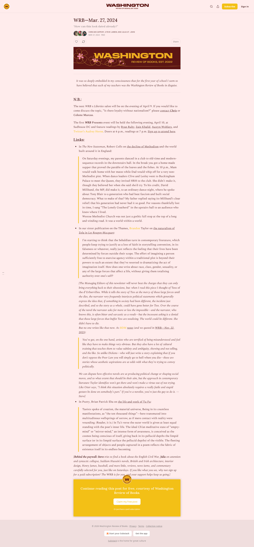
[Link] (69, 99)
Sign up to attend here (161, 131)
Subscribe (229, 6)
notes (130, 328)
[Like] (76, 42)
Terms (141, 526)
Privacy (132, 526)
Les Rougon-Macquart (101, 233)
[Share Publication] (218, 6)
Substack (112, 540)
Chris (173, 111)
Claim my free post (127, 501)
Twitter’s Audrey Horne (88, 131)
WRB (158, 328)
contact (165, 111)
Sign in (245, 6)
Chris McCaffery (96, 32)
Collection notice (154, 526)
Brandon (134, 228)
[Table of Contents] (3, 273)
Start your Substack (119, 533)
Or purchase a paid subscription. (127, 509)
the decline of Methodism (143, 147)
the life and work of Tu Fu (134, 402)
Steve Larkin (111, 32)
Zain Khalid (143, 127)
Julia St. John (128, 32)
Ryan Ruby (127, 127)
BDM (123, 328)
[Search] (211, 6)
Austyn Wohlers (162, 127)
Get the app (141, 533)
